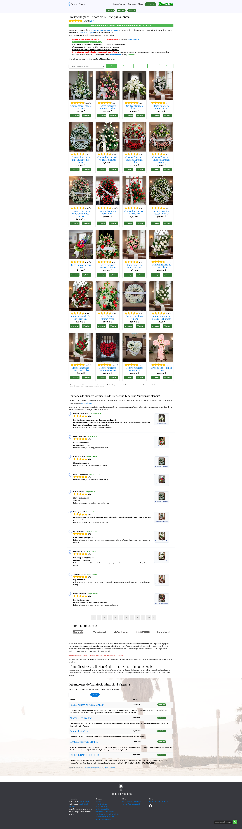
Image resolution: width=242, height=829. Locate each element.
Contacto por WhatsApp (103, 819)
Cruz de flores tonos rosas (161, 368)
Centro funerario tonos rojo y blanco (107, 266)
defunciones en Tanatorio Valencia (103, 768)
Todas (111, 66)
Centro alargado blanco (134, 107)
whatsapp (131, 55)
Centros (154, 66)
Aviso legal (98, 801)
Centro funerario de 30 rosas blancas (107, 158)
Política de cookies (101, 806)
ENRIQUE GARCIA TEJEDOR (84, 754)
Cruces (167, 66)
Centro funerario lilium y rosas (107, 317)
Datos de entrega (101, 804)
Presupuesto (131, 10)
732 (149, 617)
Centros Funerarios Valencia (131, 804)
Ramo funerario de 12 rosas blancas (161, 265)
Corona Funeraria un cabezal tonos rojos (134, 159)
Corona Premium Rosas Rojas (107, 212)
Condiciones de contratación (104, 812)
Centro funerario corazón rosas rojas (107, 368)
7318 (92, 21)
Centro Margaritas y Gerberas (80, 107)
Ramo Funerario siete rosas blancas (161, 317)
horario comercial (133, 39)
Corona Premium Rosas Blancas (161, 212)
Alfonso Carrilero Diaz (81, 717)
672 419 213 (145, 25)
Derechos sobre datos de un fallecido (107, 814)
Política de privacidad (102, 809)
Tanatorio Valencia (78, 4)
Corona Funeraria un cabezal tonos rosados (161, 159)
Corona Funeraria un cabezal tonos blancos (80, 159)
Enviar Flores (110, 10)
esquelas (87, 768)
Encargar (76, 115)
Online (87, 115)
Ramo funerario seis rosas (80, 266)
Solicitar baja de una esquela (104, 817)
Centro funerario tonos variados (107, 107)
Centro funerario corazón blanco (134, 368)
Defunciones (132, 4)
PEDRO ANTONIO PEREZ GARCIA (87, 704)
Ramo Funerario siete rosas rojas (80, 368)
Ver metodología (86, 403)
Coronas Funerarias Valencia (131, 801)
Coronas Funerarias (97, 30)
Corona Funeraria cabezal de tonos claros (80, 213)
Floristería (150, 4)
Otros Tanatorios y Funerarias (158, 801)
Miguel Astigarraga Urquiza (84, 741)
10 (137, 617)
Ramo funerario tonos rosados (134, 266)
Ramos (139, 66)
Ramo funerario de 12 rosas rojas (80, 317)
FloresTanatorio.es (84, 801)
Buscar (95, 694)
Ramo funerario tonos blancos (161, 107)
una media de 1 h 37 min (86, 33)
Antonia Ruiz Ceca (79, 730)
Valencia (140, 4)
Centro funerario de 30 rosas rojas (134, 212)
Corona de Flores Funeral (134, 317)
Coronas (125, 66)
